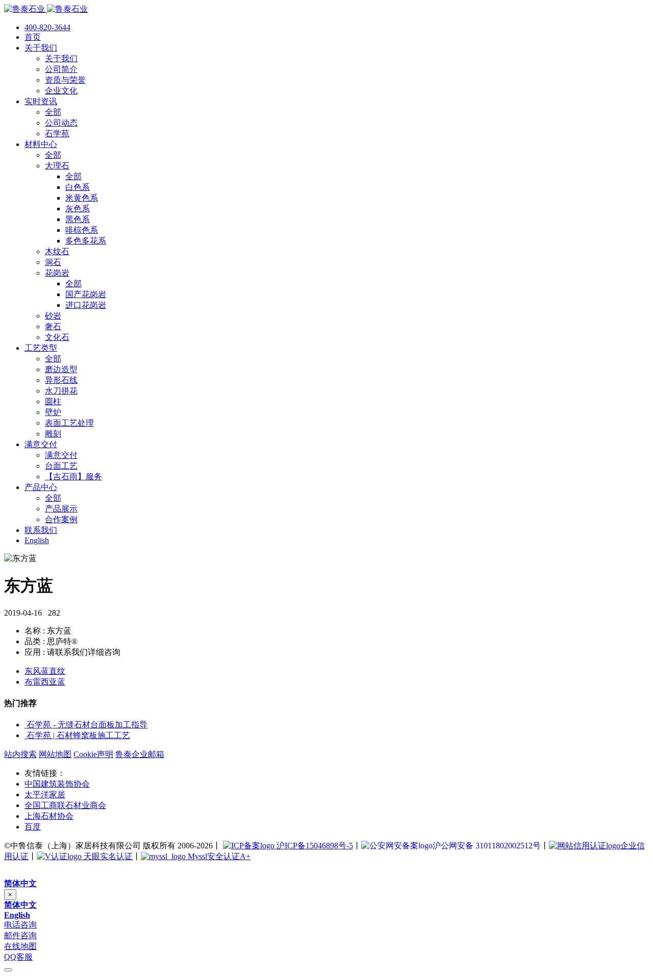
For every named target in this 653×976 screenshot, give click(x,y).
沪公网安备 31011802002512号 (487, 845)
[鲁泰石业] (46, 9)
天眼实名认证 (107, 856)
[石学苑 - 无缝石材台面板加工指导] (25, 724)
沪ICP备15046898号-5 (313, 845)
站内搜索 (20, 754)
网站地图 (55, 754)
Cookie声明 (93, 754)
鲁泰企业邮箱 (139, 754)
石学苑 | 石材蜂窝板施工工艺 (78, 735)
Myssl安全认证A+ (218, 856)
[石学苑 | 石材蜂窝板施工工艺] (25, 735)
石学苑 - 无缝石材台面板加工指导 (87, 724)
